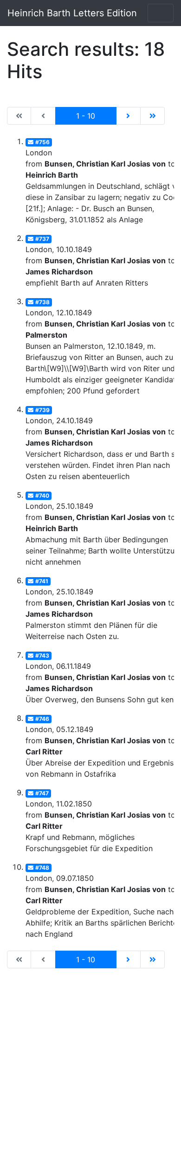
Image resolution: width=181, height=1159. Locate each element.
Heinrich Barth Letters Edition (72, 13)
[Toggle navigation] (161, 13)
